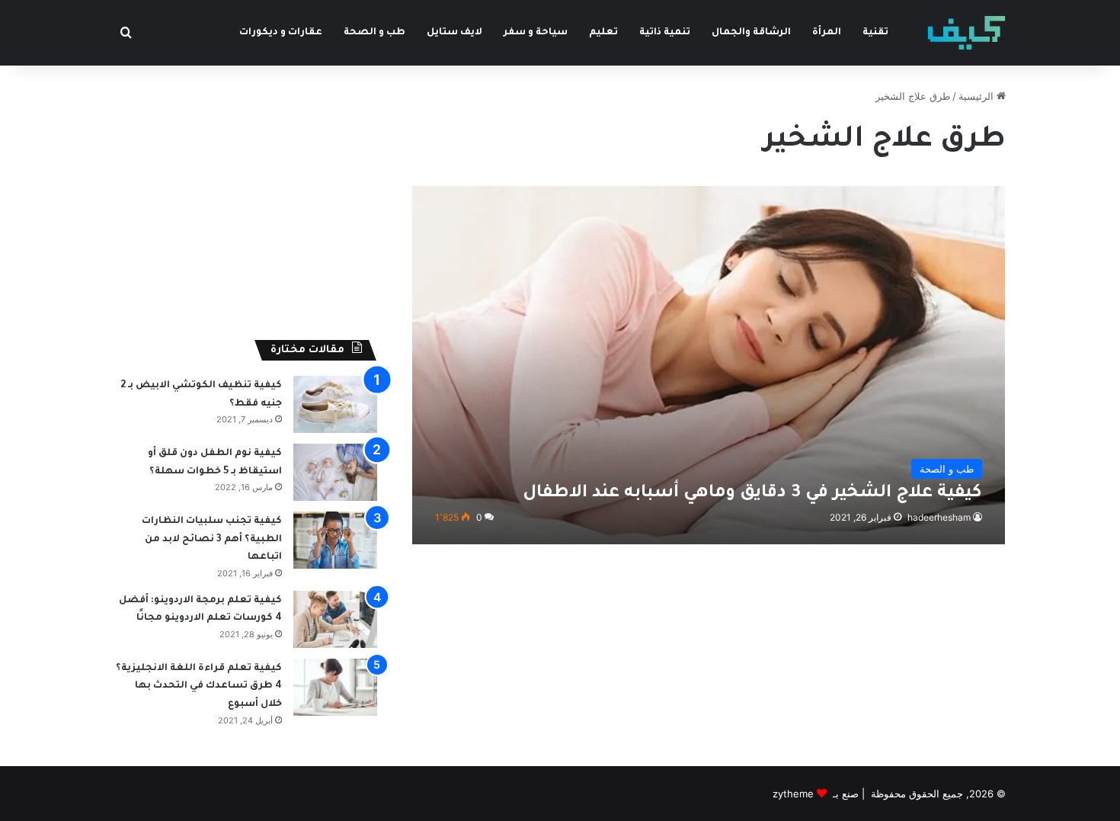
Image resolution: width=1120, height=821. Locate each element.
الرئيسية (977, 96)
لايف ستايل (454, 32)
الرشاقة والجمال (751, 32)
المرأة (826, 32)
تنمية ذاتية (664, 32)
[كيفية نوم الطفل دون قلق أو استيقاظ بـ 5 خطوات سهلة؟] (335, 472)
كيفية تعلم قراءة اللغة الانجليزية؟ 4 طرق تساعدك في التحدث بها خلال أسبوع (199, 686)
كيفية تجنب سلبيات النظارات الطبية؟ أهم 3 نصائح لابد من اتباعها (212, 539)
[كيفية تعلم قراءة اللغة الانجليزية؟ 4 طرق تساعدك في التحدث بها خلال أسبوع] (335, 687)
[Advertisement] (245, 195)
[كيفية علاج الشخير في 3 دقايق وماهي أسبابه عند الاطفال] (709, 365)
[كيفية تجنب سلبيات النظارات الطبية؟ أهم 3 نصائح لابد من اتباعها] (335, 540)
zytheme (793, 793)
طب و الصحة (374, 32)
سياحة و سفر (536, 32)
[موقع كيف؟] (966, 32)
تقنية (875, 32)
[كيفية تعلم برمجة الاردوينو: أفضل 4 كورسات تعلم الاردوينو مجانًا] (335, 619)
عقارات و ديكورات (280, 32)
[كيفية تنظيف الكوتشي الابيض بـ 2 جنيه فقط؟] (335, 404)
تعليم (603, 32)
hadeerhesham (939, 517)
